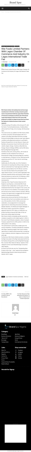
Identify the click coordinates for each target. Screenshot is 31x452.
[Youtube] (16, 358)
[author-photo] (15, 311)
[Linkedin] (12, 65)
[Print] (22, 65)
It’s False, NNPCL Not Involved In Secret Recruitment (6, 295)
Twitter (20, 356)
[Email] (19, 65)
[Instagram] (16, 352)
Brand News (17, 46)
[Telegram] (16, 65)
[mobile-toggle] (2, 8)
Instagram (20, 352)
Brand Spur (5, 61)
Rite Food (26, 276)
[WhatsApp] (2, 65)
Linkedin (20, 354)
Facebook (20, 350)
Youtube (20, 358)
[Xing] (15, 315)
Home (2, 12)
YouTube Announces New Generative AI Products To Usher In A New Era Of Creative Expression (23, 296)
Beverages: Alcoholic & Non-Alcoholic (13, 12)
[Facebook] (6, 65)
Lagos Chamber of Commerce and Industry (14, 276)
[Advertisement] (15, 29)
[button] (29, 8)
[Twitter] (9, 65)
